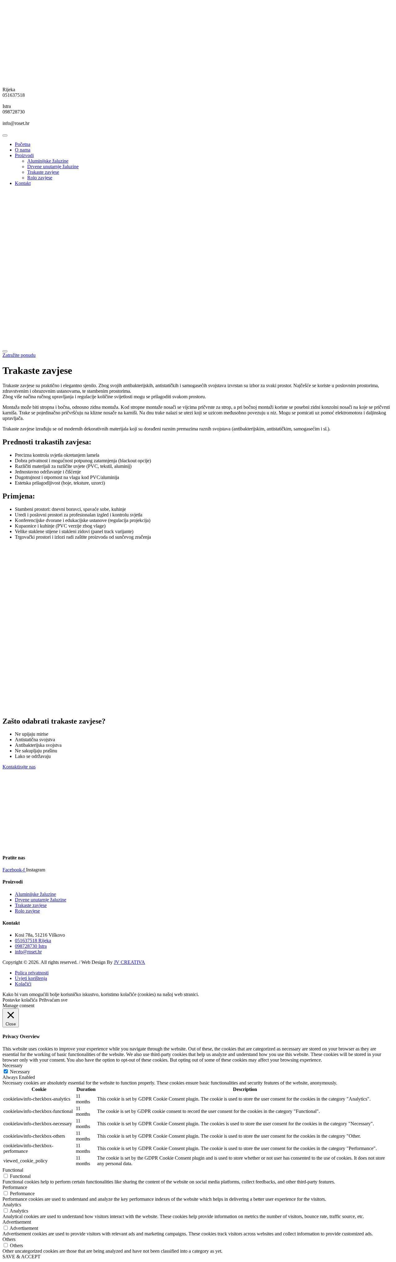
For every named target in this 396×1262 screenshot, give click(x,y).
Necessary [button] (12, 1065)
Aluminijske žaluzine (47, 161)
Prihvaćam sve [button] (53, 1000)
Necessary (20, 1071)
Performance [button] (14, 1187)
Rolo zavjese (39, 177)
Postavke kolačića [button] (19, 1000)
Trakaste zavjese (43, 172)
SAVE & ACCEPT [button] (21, 1256)
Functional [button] (12, 1170)
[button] (19, 355)
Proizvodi (24, 155)
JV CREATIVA (129, 962)
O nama (22, 149)
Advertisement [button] (16, 1222)
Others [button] (8, 1239)
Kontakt (23, 183)
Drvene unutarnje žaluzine (53, 166)
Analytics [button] (11, 1204)
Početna (22, 144)
